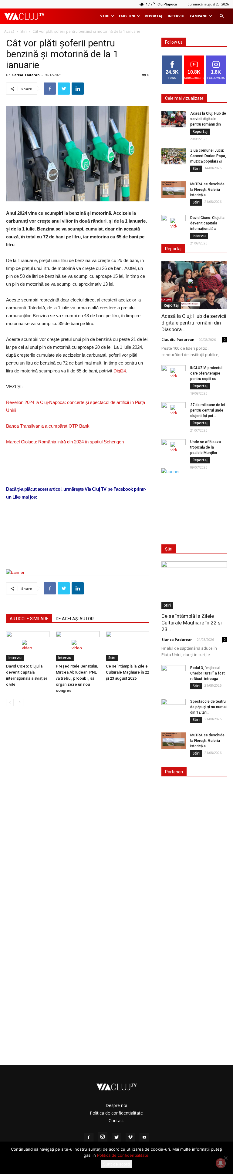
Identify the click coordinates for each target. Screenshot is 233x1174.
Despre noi (116, 1105)
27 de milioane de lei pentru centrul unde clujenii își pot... (207, 410)
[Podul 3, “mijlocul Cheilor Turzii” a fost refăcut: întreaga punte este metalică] (173, 673)
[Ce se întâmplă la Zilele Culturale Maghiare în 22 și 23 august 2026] (127, 646)
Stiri (105, 16)
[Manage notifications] (220, 1163)
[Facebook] (88, 1137)
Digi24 (119, 370)
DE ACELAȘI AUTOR (75, 618)
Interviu (176, 16)
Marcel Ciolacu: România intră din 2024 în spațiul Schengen (65, 441)
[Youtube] (144, 1137)
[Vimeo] (130, 1137)
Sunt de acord (116, 1164)
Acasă (9, 31)
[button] (221, 16)
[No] (225, 1158)
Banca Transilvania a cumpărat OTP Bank (47, 426)
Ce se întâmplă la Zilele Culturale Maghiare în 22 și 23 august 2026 (127, 672)
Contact (116, 1120)
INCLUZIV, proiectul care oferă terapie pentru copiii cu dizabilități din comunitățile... (206, 379)
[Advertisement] (78, 549)
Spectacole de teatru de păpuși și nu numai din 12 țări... (208, 707)
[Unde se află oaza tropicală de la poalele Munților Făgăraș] (173, 447)
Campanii (199, 16)
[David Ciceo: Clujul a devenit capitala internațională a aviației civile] (27, 646)
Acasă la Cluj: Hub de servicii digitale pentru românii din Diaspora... (193, 322)
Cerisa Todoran (26, 74)
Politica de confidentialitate (116, 1113)
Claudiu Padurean (177, 339)
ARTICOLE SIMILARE (29, 618)
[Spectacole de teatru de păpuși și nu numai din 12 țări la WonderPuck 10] (173, 707)
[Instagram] (102, 1137)
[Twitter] (116, 1137)
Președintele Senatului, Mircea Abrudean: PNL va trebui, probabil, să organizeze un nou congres (77, 678)
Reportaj (153, 16)
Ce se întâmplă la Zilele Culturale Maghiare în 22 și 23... (191, 622)
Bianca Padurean (177, 639)
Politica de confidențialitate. (123, 1155)
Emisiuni (127, 16)
